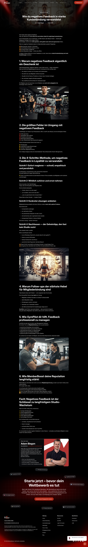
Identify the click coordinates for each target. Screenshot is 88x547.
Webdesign (44, 525)
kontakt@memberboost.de (11, 523)
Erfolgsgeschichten (43, 2)
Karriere (58, 518)
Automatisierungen (46, 523)
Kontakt (52, 2)
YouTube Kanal (60, 525)
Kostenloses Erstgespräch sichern (44, 499)
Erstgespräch (79, 2)
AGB (73, 523)
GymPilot (35, 2)
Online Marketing (46, 520)
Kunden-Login (63, 2)
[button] (27, 2)
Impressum (74, 518)
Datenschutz (74, 520)
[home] (9, 2)
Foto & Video (45, 527)
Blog (57, 2)
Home (20, 2)
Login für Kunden (60, 523)
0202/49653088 (8, 520)
